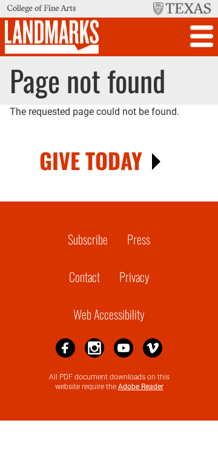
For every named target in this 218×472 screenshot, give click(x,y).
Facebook (65, 347)
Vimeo (152, 347)
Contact (84, 276)
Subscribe (88, 239)
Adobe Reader (141, 386)
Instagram (94, 347)
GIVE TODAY (90, 160)
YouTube (123, 347)
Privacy (134, 276)
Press (138, 239)
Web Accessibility (109, 314)
